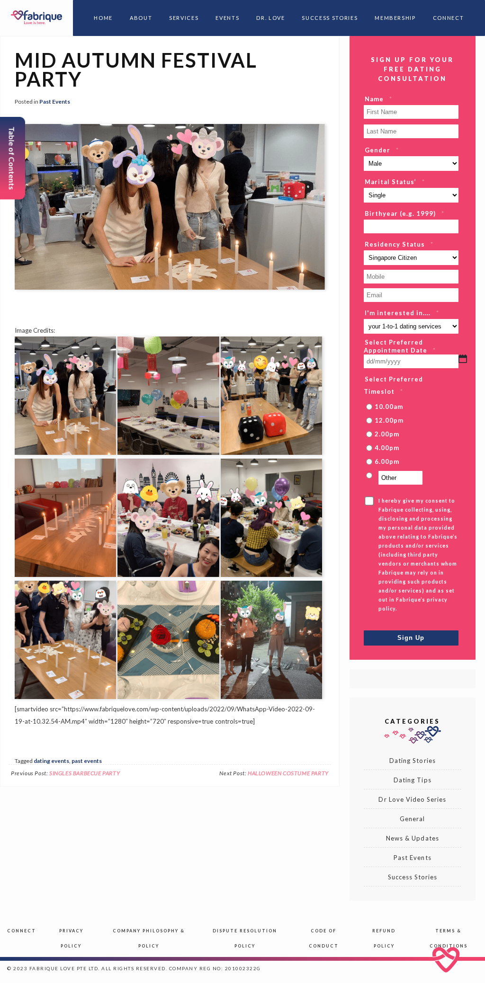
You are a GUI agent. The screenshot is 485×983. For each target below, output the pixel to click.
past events (87, 760)
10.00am (389, 406)
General (412, 819)
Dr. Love (270, 18)
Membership (395, 18)
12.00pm (389, 420)
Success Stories (330, 18)
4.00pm (387, 448)
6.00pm (387, 461)
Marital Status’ (395, 182)
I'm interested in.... (402, 313)
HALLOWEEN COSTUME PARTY (288, 773)
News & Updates (412, 838)
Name (378, 99)
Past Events (54, 101)
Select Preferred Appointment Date (400, 346)
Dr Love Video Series (412, 799)
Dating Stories (412, 760)
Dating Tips (412, 780)
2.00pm (387, 434)
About (141, 18)
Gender (382, 150)
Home (103, 18)
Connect (448, 18)
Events (227, 18)
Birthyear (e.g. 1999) (404, 213)
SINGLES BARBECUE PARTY (84, 773)
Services (183, 18)
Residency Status (399, 244)
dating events (51, 760)
